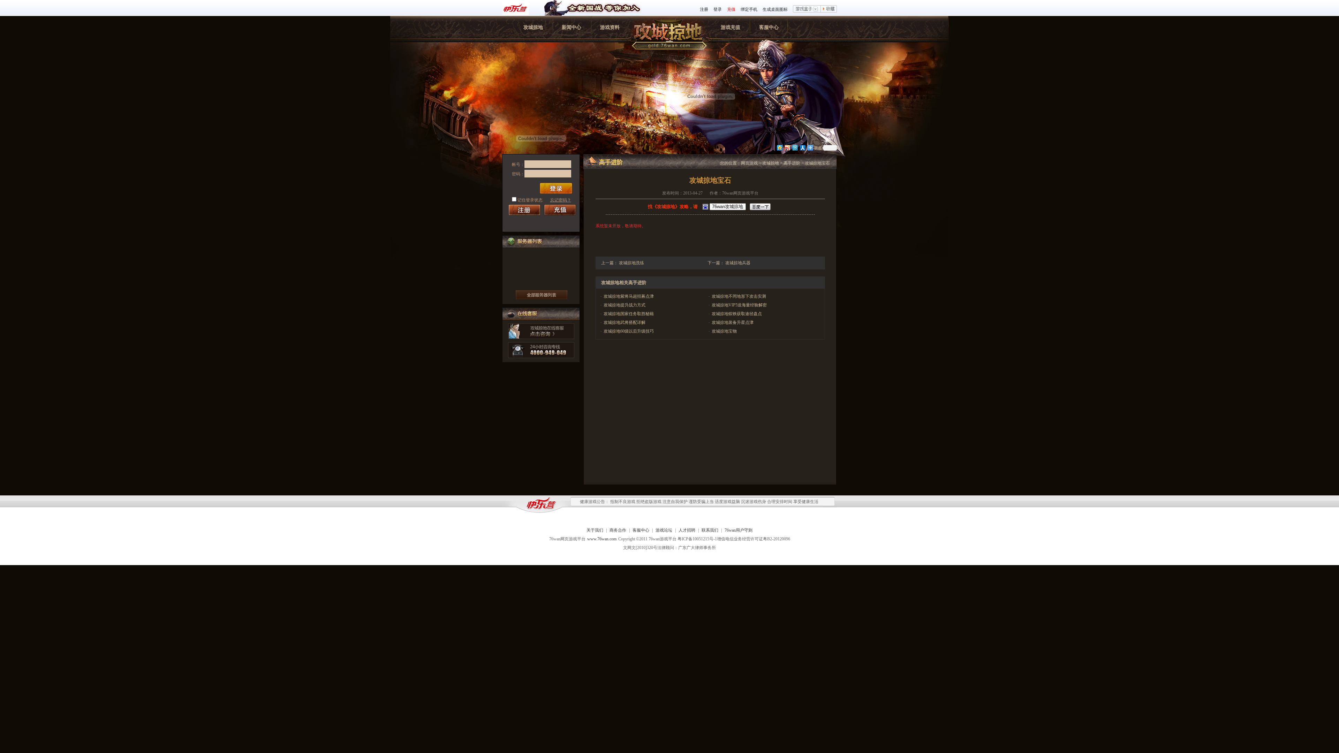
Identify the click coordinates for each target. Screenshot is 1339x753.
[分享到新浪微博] (787, 147)
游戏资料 (610, 27)
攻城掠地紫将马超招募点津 (629, 296)
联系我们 (710, 530)
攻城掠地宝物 (724, 331)
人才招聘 (687, 530)
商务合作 (618, 530)
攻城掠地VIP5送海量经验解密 (739, 305)
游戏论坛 (664, 530)
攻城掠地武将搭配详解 (624, 322)
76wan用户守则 (738, 530)
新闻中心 (571, 27)
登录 (717, 9)
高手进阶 (792, 163)
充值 (731, 9)
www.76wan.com (601, 539)
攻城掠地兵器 (737, 262)
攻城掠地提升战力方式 (624, 305)
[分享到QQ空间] (779, 147)
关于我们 (595, 530)
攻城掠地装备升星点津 (733, 322)
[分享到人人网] (802, 147)
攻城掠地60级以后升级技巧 (629, 331)
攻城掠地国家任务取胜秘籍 (629, 313)
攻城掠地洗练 (631, 262)
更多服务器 (541, 295)
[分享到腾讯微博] (795, 147)
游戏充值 (730, 27)
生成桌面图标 (775, 9)
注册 (704, 9)
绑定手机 (749, 9)
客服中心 (769, 27)
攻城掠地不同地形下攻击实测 (739, 296)
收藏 (829, 9)
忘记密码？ (560, 200)
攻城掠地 (533, 27)
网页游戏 (749, 163)
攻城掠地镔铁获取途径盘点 (737, 313)
